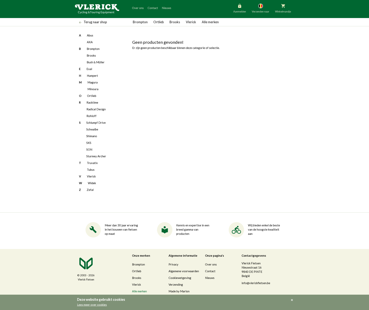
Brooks (175, 22)
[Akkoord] (293, 297)
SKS (88, 142)
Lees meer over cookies (92, 304)
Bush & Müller (96, 62)
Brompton (140, 22)
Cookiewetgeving (180, 277)
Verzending (176, 284)
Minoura (92, 89)
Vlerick (191, 22)
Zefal (90, 189)
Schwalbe (92, 129)
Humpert (92, 75)
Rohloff (91, 116)
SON (89, 149)
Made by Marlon (179, 291)
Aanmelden (239, 11)
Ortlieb (158, 22)
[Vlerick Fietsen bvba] (97, 8)
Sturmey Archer (96, 156)
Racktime (92, 102)
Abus (90, 35)
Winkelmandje (283, 11)
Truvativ (92, 163)
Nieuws (166, 8)
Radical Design (96, 109)
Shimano (91, 136)
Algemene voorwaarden (184, 271)
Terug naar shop (95, 22)
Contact (153, 8)
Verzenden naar (260, 11)
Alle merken (210, 22)
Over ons (138, 8)
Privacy (173, 264)
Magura (92, 82)
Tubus (91, 169)
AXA (90, 42)
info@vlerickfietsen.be (256, 283)
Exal (89, 69)
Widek (92, 183)
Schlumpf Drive (96, 122)
